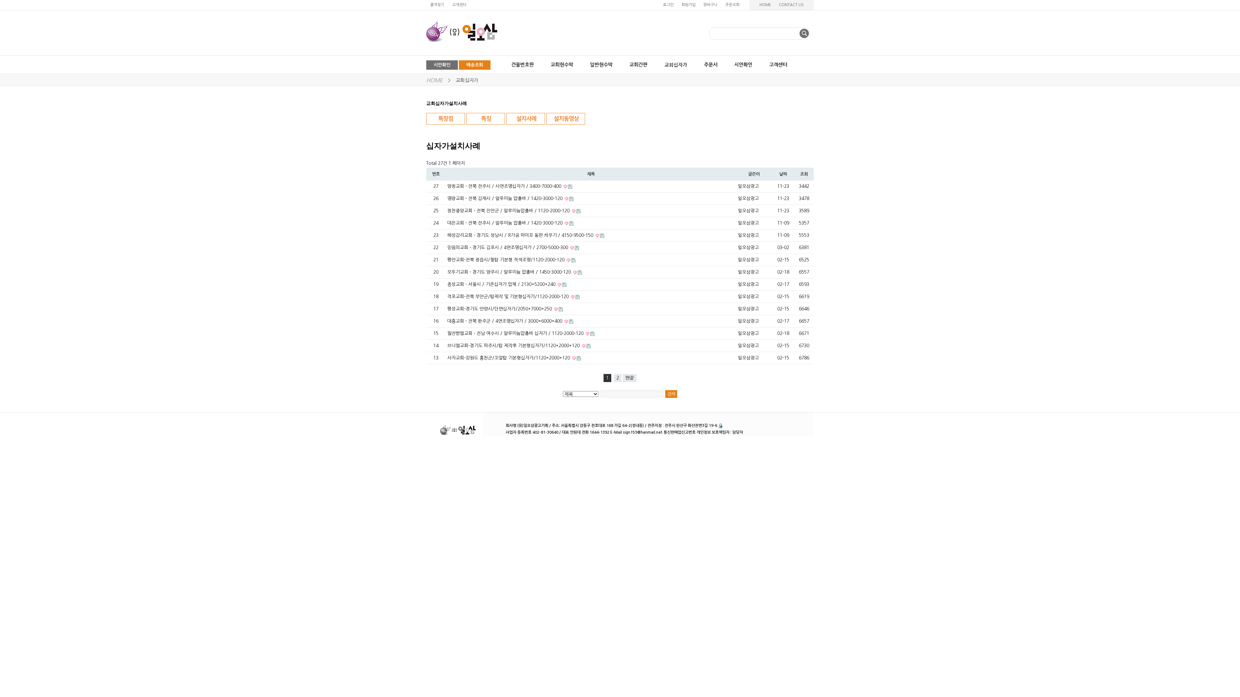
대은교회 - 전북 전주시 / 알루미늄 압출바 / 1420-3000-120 (505, 223)
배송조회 (474, 65)
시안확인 (442, 65)
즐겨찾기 (437, 5)
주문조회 (732, 5)
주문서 (711, 64)
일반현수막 (601, 64)
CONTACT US (791, 5)
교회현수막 (562, 64)
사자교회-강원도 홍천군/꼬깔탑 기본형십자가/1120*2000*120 (509, 358)
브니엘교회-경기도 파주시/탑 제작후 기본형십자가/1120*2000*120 (514, 345)
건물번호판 (522, 64)
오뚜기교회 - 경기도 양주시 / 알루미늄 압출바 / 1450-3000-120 (509, 272)
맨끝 (629, 378)
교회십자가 (467, 80)
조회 (804, 174)
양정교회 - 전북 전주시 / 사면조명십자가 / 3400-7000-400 (505, 186)
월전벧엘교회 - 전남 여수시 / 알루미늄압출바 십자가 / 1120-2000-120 (516, 333)
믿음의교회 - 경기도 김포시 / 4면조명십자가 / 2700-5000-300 (508, 247)
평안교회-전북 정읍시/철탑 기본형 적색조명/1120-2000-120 (506, 260)
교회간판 (638, 64)
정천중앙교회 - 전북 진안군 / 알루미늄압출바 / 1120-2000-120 (509, 210)
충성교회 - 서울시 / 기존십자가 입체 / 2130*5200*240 (502, 284)
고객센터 (459, 5)
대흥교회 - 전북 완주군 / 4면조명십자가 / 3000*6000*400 (505, 321)
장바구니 (710, 5)
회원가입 (688, 5)
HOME (765, 5)
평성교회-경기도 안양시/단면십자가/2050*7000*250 (500, 309)
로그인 (668, 5)
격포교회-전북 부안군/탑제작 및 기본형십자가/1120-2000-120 (508, 296)
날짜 (783, 174)
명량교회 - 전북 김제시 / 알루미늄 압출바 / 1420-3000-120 (505, 198)
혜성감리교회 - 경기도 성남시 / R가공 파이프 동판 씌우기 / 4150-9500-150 (520, 235)
